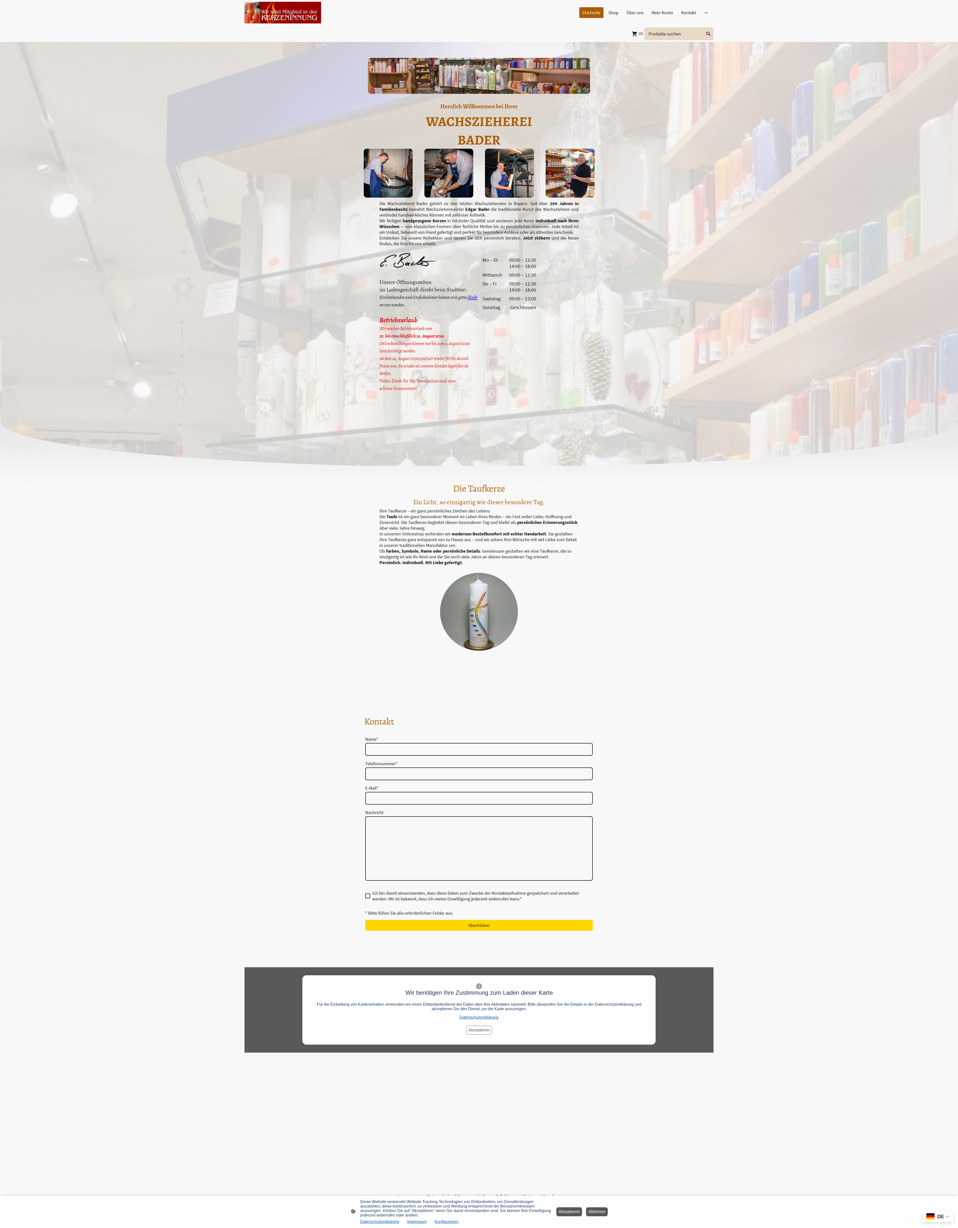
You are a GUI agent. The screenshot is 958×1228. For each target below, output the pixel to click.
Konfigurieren (447, 1222)
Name (371, 739)
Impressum (417, 1222)
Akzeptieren (479, 1030)
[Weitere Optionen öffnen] (706, 12)
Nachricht (374, 812)
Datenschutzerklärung (479, 1017)
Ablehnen (596, 1212)
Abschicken (479, 925)
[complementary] (938, 1217)
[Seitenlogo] (282, 12)
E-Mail (372, 788)
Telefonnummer (381, 763)
